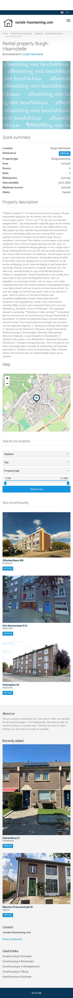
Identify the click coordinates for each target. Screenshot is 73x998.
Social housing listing (21, 33)
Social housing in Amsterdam (18, 961)
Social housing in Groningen (17, 956)
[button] (8, 95)
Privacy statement (12, 939)
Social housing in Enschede (17, 976)
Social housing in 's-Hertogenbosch (21, 966)
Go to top (36, 993)
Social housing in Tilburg (15, 971)
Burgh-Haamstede (53, 33)
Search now (36, 489)
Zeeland (38, 33)
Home (5, 33)
